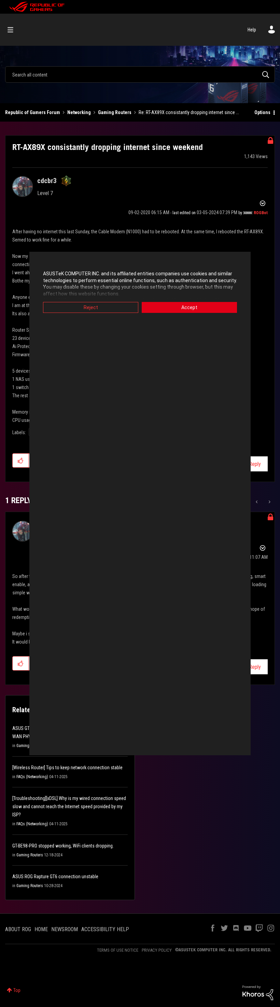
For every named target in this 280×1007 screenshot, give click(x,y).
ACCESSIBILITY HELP (105, 929)
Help (252, 29)
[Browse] (14, 29)
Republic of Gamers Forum (32, 112)
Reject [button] (91, 307)
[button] (21, 460)
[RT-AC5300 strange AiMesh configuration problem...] (257, 501)
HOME (41, 929)
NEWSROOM (64, 929)
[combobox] (140, 74)
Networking (79, 112)
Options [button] (262, 112)
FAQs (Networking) (32, 776)
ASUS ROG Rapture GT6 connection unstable (55, 876)
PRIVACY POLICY (157, 950)
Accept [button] (189, 307)
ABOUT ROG (18, 929)
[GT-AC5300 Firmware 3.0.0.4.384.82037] (269, 501)
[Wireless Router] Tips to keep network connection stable (67, 767)
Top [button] (16, 990)
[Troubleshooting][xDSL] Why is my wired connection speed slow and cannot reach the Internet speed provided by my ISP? (69, 806)
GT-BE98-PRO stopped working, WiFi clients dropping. (63, 846)
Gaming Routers (114, 112)
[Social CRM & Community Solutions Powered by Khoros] (257, 992)
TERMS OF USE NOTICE (117, 950)
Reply (255, 464)
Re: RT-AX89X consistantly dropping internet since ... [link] (189, 112)
